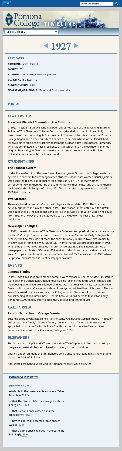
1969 (24, 434)
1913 (27, 415)
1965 (25, 405)
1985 (26, 395)
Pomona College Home (23, 376)
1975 (20, 424)
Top (7, 3)
